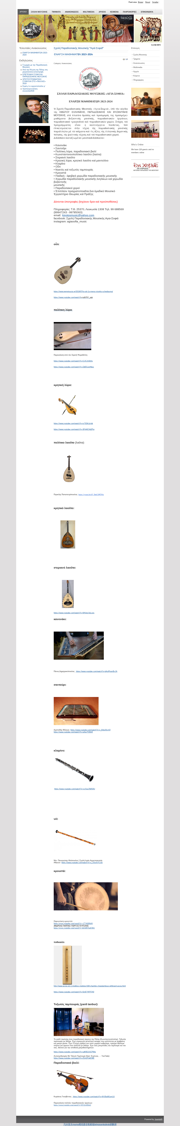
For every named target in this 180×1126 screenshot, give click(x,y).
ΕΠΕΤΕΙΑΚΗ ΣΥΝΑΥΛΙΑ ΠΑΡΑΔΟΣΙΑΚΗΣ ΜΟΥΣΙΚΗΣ (34, 75)
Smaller (155, 2)
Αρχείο (136, 71)
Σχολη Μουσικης (39, 12)
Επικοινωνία (147, 12)
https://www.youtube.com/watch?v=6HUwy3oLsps (74, 613)
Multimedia (88, 12)
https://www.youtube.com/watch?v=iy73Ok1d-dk (73, 423)
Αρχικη (23, 12)
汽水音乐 (68, 1124)
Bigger (140, 2)
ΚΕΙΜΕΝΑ (114, 12)
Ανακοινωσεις (72, 12)
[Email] (126, 60)
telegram (98, 1124)
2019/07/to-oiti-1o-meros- (86, 291)
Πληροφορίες (138, 80)
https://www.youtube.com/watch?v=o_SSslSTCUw (82, 863)
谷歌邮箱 (90, 1124)
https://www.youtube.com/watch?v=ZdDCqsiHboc (74, 367)
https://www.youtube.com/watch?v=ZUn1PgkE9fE (74, 1058)
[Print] (124, 60)
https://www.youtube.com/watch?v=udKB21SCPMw (75, 1052)
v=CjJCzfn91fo (87, 361)
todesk (106, 1124)
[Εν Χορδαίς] (146, 175)
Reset (147, 2)
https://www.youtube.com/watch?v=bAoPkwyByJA (96, 671)
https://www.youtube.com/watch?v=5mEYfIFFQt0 (74, 992)
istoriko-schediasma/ (104, 291)
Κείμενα (136, 76)
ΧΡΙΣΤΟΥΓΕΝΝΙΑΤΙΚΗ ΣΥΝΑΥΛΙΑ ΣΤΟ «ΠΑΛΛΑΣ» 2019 (34, 81)
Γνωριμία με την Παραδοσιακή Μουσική (34, 66)
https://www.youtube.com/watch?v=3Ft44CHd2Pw (74, 429)
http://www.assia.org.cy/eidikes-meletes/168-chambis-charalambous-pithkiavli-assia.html (90, 986)
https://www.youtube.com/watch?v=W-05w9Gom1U (94, 1097)
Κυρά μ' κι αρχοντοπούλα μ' (33, 86)
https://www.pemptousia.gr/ (65, 291)
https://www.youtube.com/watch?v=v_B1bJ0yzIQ (90, 730)
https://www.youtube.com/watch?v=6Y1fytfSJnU (72, 1105)
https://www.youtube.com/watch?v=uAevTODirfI (73, 732)
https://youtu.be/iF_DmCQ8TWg (91, 494)
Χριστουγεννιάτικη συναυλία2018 (29, 90)
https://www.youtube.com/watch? (67, 297)
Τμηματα (56, 12)
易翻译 (113, 1124)
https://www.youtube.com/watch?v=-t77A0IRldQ (73, 923)
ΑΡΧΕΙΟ (102, 12)
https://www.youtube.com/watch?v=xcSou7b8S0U (74, 789)
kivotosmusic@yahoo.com (78, 215)
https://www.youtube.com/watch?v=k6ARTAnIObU (74, 928)
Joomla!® (158, 1119)
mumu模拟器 (79, 1124)
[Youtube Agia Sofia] (145, 137)
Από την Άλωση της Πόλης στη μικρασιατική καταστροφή (35, 71)
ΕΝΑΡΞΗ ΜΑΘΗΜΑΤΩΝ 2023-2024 (35, 54)
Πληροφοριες (130, 12)
